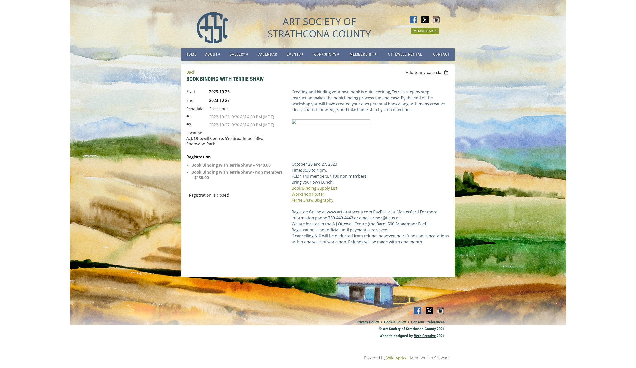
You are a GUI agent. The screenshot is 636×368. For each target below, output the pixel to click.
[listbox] (428, 72)
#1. (189, 117)
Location (194, 133)
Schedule (194, 109)
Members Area (425, 31)
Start (191, 91)
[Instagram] (436, 20)
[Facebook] (414, 20)
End (190, 100)
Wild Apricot (397, 358)
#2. (189, 125)
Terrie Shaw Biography (312, 200)
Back (190, 72)
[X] (425, 20)
